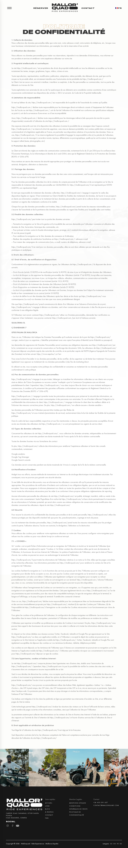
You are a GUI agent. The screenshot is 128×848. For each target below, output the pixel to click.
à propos (49, 812)
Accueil (48, 803)
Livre (47, 806)
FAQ (46, 818)
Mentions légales (77, 803)
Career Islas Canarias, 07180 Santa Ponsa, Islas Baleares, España (22, 815)
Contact (88, 8)
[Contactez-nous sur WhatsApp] (116, 840)
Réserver (40, 8)
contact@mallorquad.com (103, 805)
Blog (47, 809)
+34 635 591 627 (100, 802)
